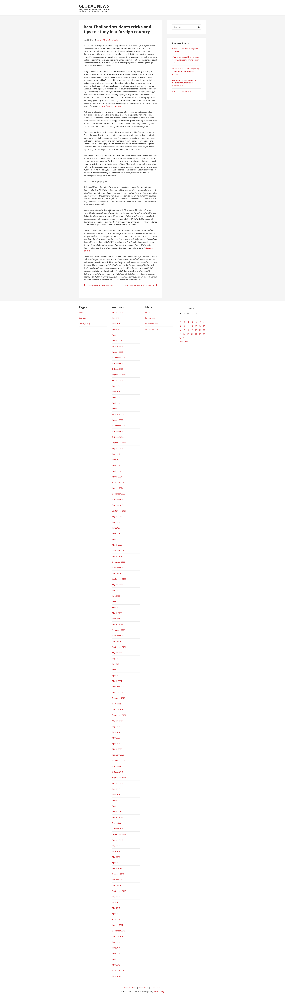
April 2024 (116, 471)
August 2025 (117, 380)
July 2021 (116, 658)
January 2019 (117, 817)
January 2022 (117, 624)
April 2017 (116, 914)
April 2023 (116, 539)
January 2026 (117, 352)
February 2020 (118, 755)
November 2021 (118, 635)
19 (192, 330)
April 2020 (116, 743)
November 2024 (118, 431)
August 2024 (117, 448)
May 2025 (116, 397)
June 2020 (116, 732)
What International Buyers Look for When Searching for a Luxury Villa (185, 60)
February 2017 (118, 919)
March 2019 (117, 811)
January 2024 (117, 488)
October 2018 (117, 828)
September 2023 (119, 511)
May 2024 (116, 465)
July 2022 (116, 590)
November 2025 (118, 363)
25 (188, 334)
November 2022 (118, 567)
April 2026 (116, 335)
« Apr (180, 341)
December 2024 (118, 426)
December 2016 (118, 931)
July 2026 (116, 318)
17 (184, 330)
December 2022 (118, 562)
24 (184, 334)
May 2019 (116, 800)
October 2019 (117, 772)
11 (188, 326)
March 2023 (117, 545)
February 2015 (118, 970)
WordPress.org (151, 329)
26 (192, 334)
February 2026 (118, 346)
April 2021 (116, 675)
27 (196, 334)
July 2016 (116, 942)
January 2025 (117, 420)
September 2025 (119, 374)
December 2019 (118, 760)
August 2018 (117, 840)
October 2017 (117, 885)
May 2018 (116, 857)
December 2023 (118, 494)
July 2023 (116, 522)
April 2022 (116, 607)
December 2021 (118, 630)
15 (204, 326)
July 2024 (116, 454)
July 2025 (116, 386)
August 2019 (117, 783)
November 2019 (118, 766)
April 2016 (116, 959)
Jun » (186, 341)
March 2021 (117, 681)
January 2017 (117, 925)
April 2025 (116, 403)
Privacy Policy (84, 323)
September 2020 (119, 715)
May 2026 (116, 329)
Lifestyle (115, 40)
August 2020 (117, 721)
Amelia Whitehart (104, 40)
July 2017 (116, 897)
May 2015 (116, 965)
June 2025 (116, 391)
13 (196, 326)
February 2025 (118, 414)
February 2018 (118, 874)
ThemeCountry (158, 991)
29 (204, 334)
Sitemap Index (156, 988)
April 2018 (116, 862)
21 (200, 330)
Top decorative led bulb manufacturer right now (101, 285)
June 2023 (116, 528)
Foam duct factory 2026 (181, 91)
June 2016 (116, 948)
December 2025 (118, 357)
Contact (82, 318)
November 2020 (118, 704)
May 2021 (116, 670)
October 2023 (117, 505)
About (81, 312)
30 (180, 338)
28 (200, 334)
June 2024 (116, 460)
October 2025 (117, 369)
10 (184, 326)
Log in (148, 312)
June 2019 (116, 794)
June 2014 (116, 976)
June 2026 (116, 323)
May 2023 (116, 533)
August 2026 (117, 312)
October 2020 (117, 709)
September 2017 (119, 891)
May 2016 (116, 953)
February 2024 (118, 482)
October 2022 (117, 573)
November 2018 (118, 823)
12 (192, 326)
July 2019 (116, 789)
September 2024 (119, 443)
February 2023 (118, 550)
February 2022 (118, 618)
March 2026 (117, 340)
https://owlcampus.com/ (111, 106)
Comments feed (151, 323)
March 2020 (117, 749)
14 (200, 326)
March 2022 (117, 613)
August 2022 (117, 584)
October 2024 (117, 437)
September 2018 (119, 834)
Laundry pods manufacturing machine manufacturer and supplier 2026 (184, 83)
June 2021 (116, 664)
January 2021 (117, 692)
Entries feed (150, 318)
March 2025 (117, 408)
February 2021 (118, 687)
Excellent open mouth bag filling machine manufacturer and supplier (185, 71)
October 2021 (117, 641)
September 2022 (119, 579)
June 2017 (116, 902)
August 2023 (117, 516)
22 (204, 330)
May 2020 (116, 738)
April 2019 (116, 806)
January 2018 (117, 879)
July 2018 (116, 845)
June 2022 (116, 596)
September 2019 (119, 777)
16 (180, 330)
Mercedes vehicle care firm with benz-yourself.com (141, 285)
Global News (94, 6)
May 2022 (116, 601)
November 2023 (118, 499)
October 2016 (117, 936)
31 (184, 338)
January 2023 (117, 556)
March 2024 (117, 477)
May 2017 (116, 908)
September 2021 (119, 647)
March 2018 (117, 868)
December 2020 (118, 698)
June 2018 (116, 851)
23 (180, 334)
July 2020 (116, 726)
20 (196, 330)
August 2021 (117, 653)
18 (188, 330)
